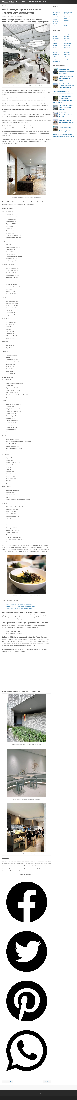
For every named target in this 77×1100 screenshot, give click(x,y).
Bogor (55, 45)
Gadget (23, 1)
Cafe (44, 1)
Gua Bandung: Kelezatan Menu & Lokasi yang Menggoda (66, 107)
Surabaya (67, 54)
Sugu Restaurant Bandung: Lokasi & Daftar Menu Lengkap (66, 71)
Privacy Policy (41, 1093)
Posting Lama (46, 1081)
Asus (55, 10)
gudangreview (9, 2)
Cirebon (56, 50)
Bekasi (55, 43)
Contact (32, 1093)
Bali (55, 34)
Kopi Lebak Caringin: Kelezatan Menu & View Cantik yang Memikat (65, 129)
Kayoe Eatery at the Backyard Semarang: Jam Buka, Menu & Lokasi (66, 85)
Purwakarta (68, 40)
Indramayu (56, 54)
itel (66, 25)
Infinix (55, 19)
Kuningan (67, 34)
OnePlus (56, 21)
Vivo (66, 18)
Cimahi (55, 47)
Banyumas (56, 40)
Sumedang (67, 52)
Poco (55, 26)
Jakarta (56, 56)
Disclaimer (50, 1093)
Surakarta (67, 56)
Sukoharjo (67, 50)
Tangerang (67, 59)
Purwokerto (68, 43)
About (25, 1093)
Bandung (56, 36)
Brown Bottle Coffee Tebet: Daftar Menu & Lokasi (19, 604)
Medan (67, 36)
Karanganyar (57, 61)
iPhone (67, 22)
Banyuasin (56, 38)
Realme (67, 10)
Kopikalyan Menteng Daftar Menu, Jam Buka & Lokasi (20, 606)
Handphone (57, 12)
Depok (55, 52)
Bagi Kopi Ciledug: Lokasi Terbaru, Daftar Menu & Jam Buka (66, 114)
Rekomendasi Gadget (35, 1)
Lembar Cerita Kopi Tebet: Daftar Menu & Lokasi (19, 608)
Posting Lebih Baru (7, 1081)
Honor (55, 14)
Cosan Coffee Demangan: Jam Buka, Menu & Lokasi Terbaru (66, 78)
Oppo (55, 23)
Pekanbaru (67, 38)
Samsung (67, 16)
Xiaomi (67, 20)
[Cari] (74, 2)
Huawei (56, 16)
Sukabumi (67, 47)
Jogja (55, 59)
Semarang (67, 45)
